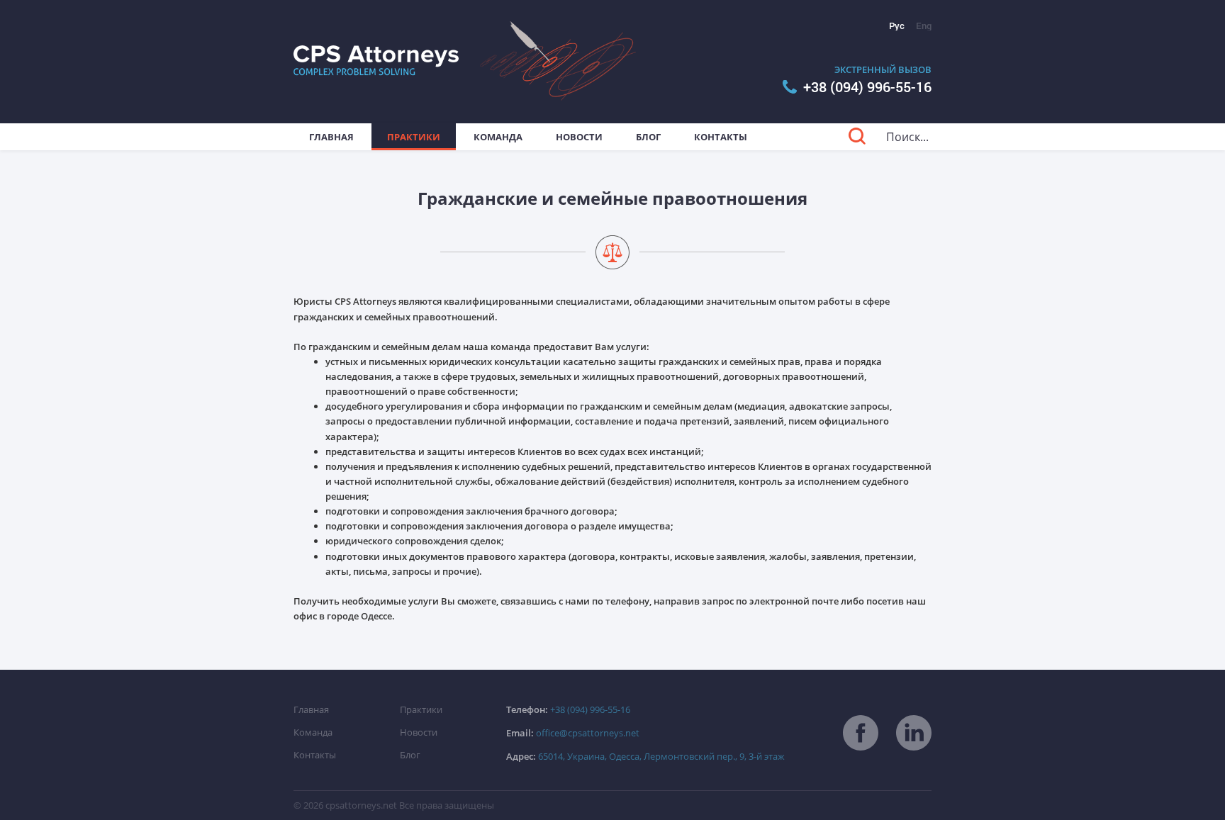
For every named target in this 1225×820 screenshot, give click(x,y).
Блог (648, 136)
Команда (498, 136)
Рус (897, 25)
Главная (331, 136)
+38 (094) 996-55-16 (867, 87)
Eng (924, 25)
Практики (413, 136)
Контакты (720, 136)
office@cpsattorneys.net (572, 733)
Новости (579, 136)
